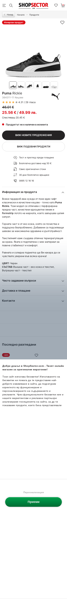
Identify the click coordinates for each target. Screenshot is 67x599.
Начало (21, 14)
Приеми (34, 502)
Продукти (34, 14)
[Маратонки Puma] (55, 96)
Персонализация (33, 492)
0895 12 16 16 (26, 180)
